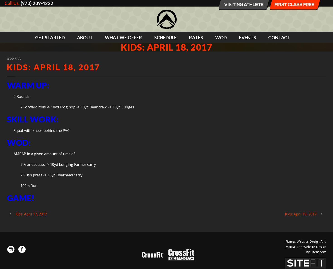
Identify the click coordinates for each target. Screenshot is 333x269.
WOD (221, 37)
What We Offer (123, 37)
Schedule (165, 37)
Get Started (50, 37)
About (85, 37)
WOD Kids (14, 58)
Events (247, 37)
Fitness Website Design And (305, 241)
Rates (196, 37)
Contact (279, 37)
